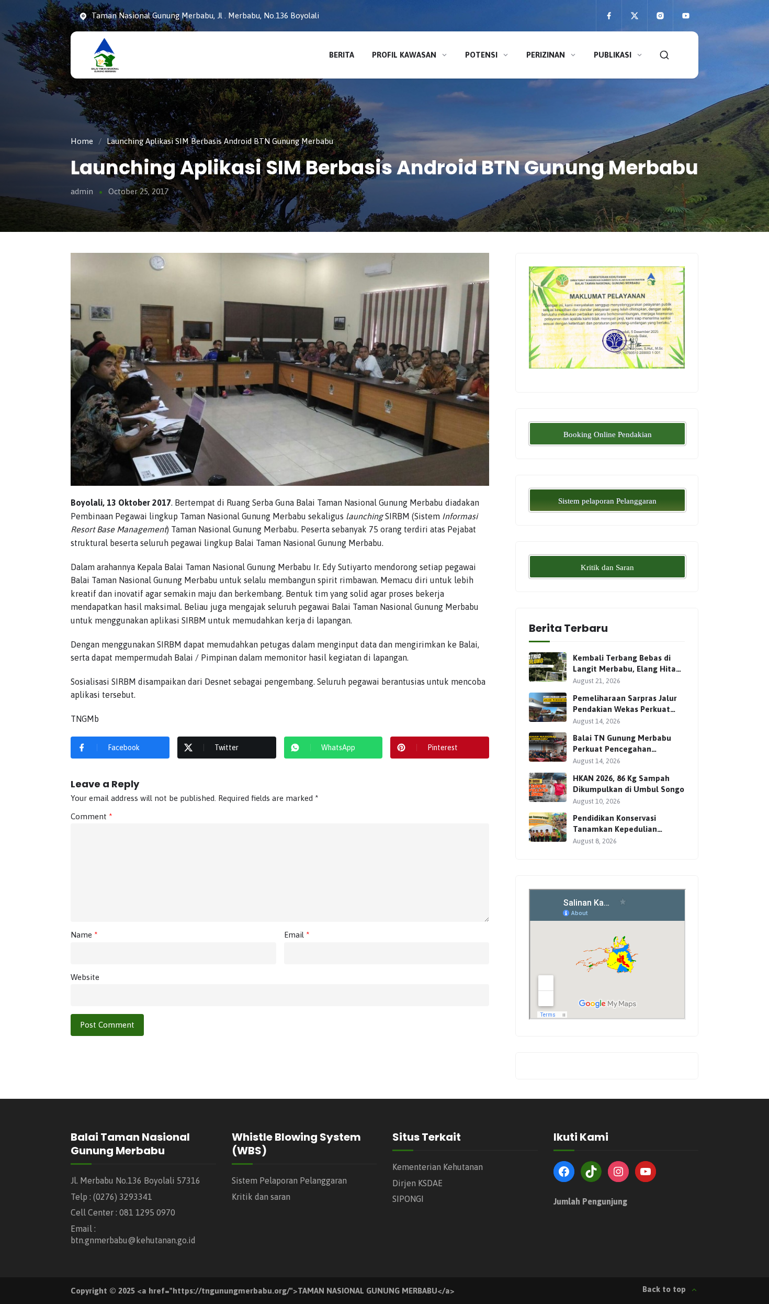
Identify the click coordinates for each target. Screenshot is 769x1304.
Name (84, 934)
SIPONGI (408, 1198)
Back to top (664, 1289)
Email (297, 934)
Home (82, 141)
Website (85, 977)
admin (82, 191)
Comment (91, 816)
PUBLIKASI (612, 54)
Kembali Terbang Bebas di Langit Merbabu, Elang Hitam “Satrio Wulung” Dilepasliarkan (628, 663)
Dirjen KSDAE (417, 1183)
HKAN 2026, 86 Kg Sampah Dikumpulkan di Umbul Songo (628, 784)
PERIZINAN (545, 54)
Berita (341, 54)
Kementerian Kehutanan (437, 1167)
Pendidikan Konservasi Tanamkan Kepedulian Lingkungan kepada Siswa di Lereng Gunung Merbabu (625, 823)
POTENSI (481, 54)
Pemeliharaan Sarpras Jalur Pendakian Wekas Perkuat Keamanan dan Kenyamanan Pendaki (626, 704)
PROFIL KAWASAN (404, 54)
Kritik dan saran (261, 1196)
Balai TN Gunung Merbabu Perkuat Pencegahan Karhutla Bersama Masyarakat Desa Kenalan (622, 743)
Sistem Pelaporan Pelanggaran (289, 1180)
